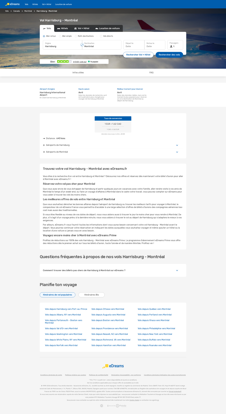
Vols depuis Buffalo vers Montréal (154, 339)
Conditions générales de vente (51, 375)
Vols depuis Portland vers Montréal (155, 314)
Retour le (150, 43)
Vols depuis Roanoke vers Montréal (154, 345)
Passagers (174, 43)
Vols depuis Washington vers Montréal (63, 334)
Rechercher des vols (169, 54)
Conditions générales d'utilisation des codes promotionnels (165, 375)
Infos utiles (78, 72)
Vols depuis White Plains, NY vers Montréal (65, 339)
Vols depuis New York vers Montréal (155, 334)
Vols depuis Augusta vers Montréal (108, 314)
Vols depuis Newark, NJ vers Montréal (109, 334)
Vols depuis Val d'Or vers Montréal (61, 328)
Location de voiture (63, 4)
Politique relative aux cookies (75, 375)
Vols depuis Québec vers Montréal (154, 309)
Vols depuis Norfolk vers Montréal (61, 345)
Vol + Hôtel (46, 4)
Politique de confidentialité (98, 375)
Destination (89, 43)
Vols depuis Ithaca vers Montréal (153, 320)
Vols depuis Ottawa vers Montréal (107, 309)
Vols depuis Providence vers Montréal (109, 328)
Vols (26, 4)
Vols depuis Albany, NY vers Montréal (63, 314)
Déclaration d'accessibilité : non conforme (126, 375)
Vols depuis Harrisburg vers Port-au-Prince (66, 309)
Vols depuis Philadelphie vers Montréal (156, 328)
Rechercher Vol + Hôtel (138, 54)
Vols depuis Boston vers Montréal (107, 320)
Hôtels (35, 4)
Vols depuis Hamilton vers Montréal (108, 345)
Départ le (129, 43)
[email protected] (175, 391)
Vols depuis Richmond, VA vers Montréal (110, 339)
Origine (48, 43)
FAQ (151, 72)
